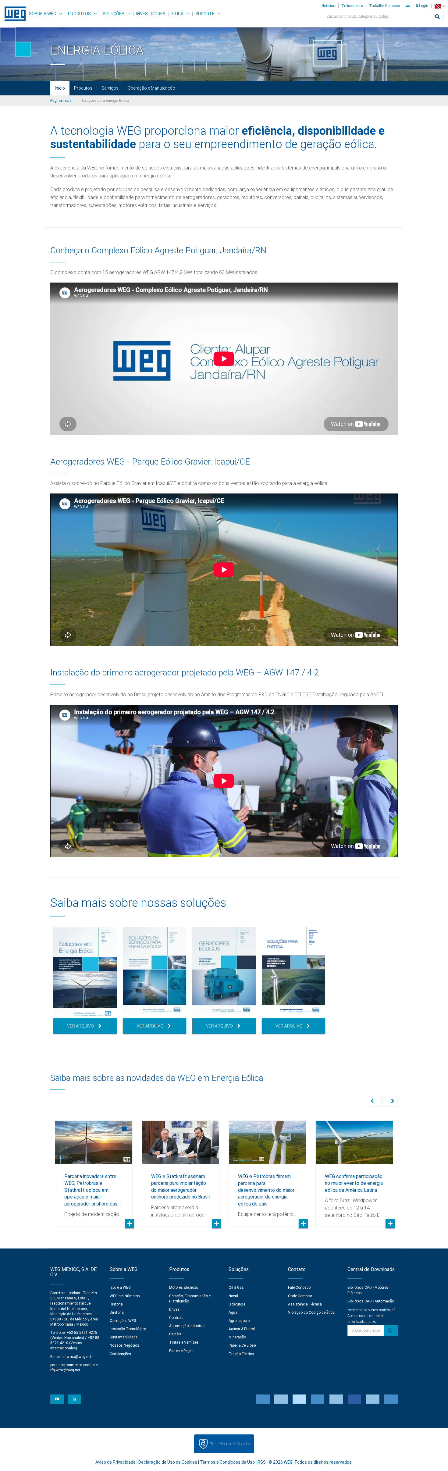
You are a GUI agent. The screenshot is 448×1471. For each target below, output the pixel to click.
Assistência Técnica (305, 1304)
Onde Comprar (300, 1296)
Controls (176, 1318)
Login (423, 6)
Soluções (113, 13)
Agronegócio (239, 1321)
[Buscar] (437, 17)
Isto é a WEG (120, 1287)
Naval (233, 1296)
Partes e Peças (181, 1351)
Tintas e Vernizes (184, 1342)
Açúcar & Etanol (242, 1329)
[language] (439, 6)
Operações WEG (123, 1321)
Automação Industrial (187, 1326)
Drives (174, 1309)
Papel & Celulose (242, 1345)
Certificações (120, 1354)
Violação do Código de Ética (311, 1312)
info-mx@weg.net (76, 1357)
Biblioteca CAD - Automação (370, 1301)
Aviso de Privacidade (115, 1462)
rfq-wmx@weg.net (65, 1370)
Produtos (79, 13)
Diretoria (117, 1312)
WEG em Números (125, 1296)
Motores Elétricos (183, 1287)
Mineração (237, 1337)
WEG (13, 13)
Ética (177, 13)
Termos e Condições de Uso (227, 1462)
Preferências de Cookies (230, 1443)
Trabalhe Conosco (384, 6)
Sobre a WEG (42, 13)
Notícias (328, 6)
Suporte (205, 13)
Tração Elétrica (241, 1354)
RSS (262, 1462)
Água (233, 1312)
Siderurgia (237, 1304)
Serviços (110, 88)
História (116, 1304)
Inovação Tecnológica (128, 1329)
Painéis (175, 1334)
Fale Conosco (299, 1287)
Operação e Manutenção (151, 88)
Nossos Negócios (124, 1345)
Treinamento (352, 6)
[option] (85, 980)
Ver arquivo (80, 1026)
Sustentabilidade (123, 1337)
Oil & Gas (236, 1287)
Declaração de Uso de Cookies (167, 1462)
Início (60, 88)
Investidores (150, 13)
